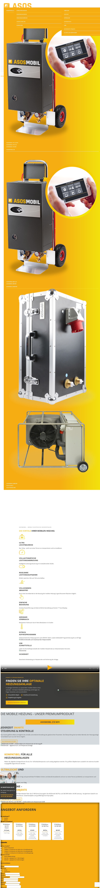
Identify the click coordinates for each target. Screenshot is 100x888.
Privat (5, 870)
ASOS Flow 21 (9, 485)
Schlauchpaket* (5, 846)
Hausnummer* (5, 877)
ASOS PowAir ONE (10, 487)
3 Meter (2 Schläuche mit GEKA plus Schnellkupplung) (18, 849)
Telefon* (3, 882)
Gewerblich (7, 871)
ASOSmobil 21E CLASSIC (12, 142)
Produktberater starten (17, 702)
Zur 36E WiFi (17, 799)
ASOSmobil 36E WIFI (11, 283)
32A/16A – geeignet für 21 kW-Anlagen (14, 858)
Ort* (2, 880)
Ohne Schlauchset (9, 848)
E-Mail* (3, 884)
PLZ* (2, 879)
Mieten (6, 820)
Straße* (3, 875)
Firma (2, 866)
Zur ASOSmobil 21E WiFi (9, 741)
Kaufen (6, 818)
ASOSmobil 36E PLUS (11, 281)
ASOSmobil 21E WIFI (11, 146)
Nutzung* (3, 868)
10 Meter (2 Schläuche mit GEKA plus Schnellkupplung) (18, 853)
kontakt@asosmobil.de (7, 794)
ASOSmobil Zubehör (11, 483)
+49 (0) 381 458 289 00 (6, 796)
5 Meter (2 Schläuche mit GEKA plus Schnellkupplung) (18, 851)
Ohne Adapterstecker (9, 856)
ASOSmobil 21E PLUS (11, 144)
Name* (3, 873)
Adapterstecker (5, 854)
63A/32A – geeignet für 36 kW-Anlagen (14, 860)
